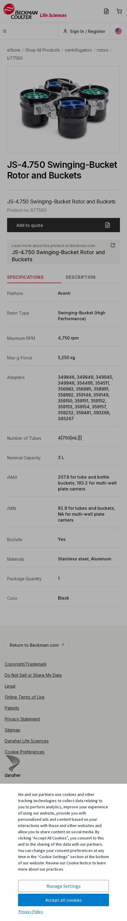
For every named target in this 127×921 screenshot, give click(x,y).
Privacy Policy (31, 911)
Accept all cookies (63, 900)
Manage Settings (63, 886)
